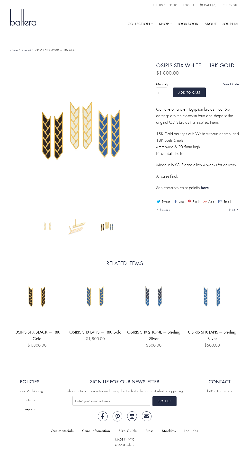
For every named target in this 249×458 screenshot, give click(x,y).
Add (211, 201)
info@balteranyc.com (219, 390)
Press (149, 430)
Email (227, 201)
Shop (164, 23)
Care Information (96, 430)
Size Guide (231, 84)
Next (232, 210)
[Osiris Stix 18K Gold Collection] (80, 132)
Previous (164, 210)
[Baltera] (23, 16)
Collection (139, 23)
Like (181, 201)
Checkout (230, 5)
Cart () (210, 5)
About (211, 23)
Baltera (130, 445)
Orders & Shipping (30, 390)
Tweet (166, 201)
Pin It (196, 201)
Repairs (30, 409)
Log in (188, 5)
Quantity (162, 84)
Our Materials (62, 430)
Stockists (169, 430)
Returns (30, 399)
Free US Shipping (164, 5)
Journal (230, 23)
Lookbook (188, 23)
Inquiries (191, 430)
